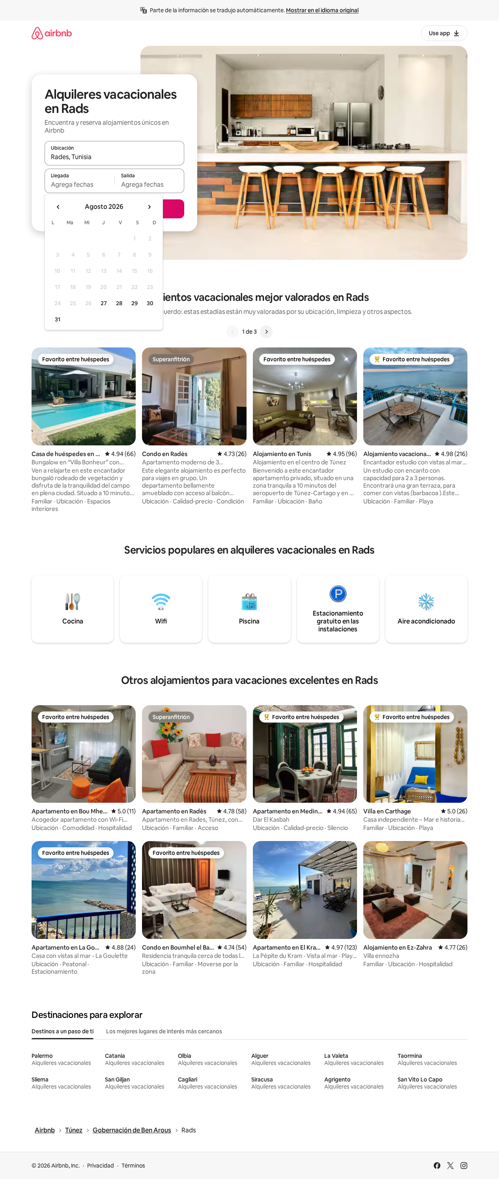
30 (150, 303)
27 (104, 303)
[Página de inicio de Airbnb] (52, 33)
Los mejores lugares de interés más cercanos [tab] (164, 1031)
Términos (133, 1165)
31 (57, 319)
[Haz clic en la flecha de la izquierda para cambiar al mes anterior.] (58, 207)
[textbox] (79, 184)
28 (119, 303)
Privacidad (100, 1165)
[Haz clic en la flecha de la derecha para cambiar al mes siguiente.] (149, 207)
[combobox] (114, 156)
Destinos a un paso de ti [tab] (62, 1031)
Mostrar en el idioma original (322, 10)
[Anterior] (232, 331)
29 (134, 303)
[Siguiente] (266, 331)
